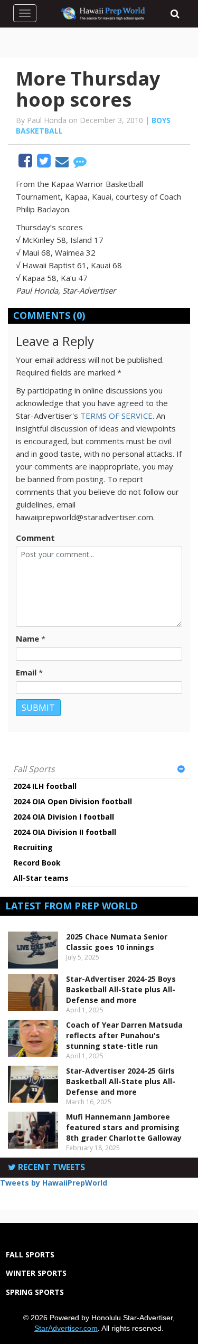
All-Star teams (41, 878)
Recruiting (33, 847)
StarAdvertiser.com (66, 1328)
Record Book (37, 863)
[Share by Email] (63, 163)
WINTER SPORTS (36, 1273)
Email (26, 672)
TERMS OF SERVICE (116, 415)
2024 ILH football (45, 786)
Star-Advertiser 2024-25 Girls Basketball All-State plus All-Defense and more (120, 1081)
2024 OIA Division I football (63, 817)
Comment (35, 537)
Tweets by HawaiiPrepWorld (53, 1183)
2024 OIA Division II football (64, 832)
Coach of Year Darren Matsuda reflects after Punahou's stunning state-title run (124, 1035)
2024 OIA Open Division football (72, 801)
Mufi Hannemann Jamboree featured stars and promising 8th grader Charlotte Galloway (124, 1127)
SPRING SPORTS (35, 1292)
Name (27, 638)
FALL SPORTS (30, 1254)
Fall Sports (34, 769)
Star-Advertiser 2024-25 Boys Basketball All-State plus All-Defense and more (121, 989)
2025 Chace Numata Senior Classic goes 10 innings (116, 942)
